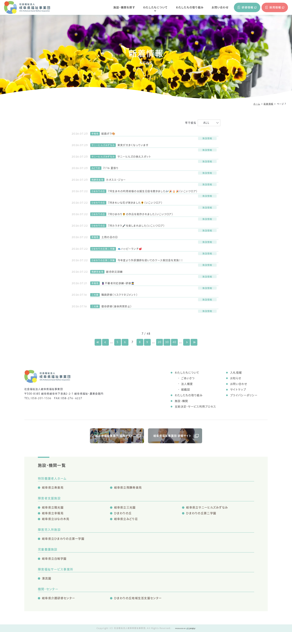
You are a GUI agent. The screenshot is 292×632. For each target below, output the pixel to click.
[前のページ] (105, 342)
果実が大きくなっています (132, 145)
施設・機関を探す (124, 7)
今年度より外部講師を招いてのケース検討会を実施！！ (150, 260)
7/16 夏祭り (110, 168)
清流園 (46, 578)
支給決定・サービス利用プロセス (195, 406)
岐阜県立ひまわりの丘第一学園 (63, 538)
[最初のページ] (98, 342)
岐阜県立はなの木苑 (55, 519)
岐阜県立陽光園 (53, 507)
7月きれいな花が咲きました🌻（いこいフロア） (135, 202)
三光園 (95, 295)
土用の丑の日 (109, 237)
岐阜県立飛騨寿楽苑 (128, 487)
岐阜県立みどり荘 (126, 519)
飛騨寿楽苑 (97, 180)
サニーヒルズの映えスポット (134, 156)
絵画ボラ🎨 (108, 133)
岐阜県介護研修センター (58, 598)
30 (167, 342)
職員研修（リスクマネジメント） (119, 294)
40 (174, 342)
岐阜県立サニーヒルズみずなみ (207, 507)
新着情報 (268, 104)
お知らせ (235, 378)
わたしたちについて (155, 7)
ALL (206, 122)
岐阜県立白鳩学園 (54, 558)
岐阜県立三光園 (125, 507)
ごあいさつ (188, 378)
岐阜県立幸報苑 (53, 513)
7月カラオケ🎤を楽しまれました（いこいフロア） (136, 225)
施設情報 (207, 138)
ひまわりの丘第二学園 (103, 249)
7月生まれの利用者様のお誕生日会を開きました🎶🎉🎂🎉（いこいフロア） (153, 191)
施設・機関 (181, 401)
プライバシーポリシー (244, 395)
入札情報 (236, 372)
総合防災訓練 (114, 271)
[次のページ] (186, 342)
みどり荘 (95, 168)
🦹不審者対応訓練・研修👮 (118, 283)
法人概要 (187, 384)
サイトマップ (238, 389)
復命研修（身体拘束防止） (116, 306)
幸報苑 (95, 134)
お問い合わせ (220, 7)
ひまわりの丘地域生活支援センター (138, 598)
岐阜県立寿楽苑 (53, 487)
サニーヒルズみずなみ (103, 145)
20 (160, 342)
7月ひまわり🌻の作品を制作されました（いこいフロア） (140, 214)
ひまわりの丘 (98, 191)
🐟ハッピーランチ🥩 (130, 249)
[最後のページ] (194, 342)
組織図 (185, 389)
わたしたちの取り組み (190, 7)
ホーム (256, 104)
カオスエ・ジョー (116, 179)
